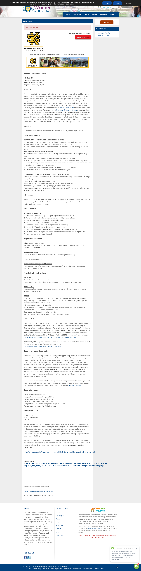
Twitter (29, 557)
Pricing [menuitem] (58, 522)
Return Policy (37, 568)
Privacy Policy (87, 568)
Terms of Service (99, 568)
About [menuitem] (58, 519)
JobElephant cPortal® (95, 528)
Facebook (25, 557)
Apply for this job (83, 37)
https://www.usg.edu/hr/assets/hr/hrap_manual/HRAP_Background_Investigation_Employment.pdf (59, 452)
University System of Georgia (66, 110)
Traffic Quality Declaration (65, 4)
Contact (112, 14)
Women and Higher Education (44, 566)
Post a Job (107, 22)
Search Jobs (77, 14)
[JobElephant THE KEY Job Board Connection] (98, 508)
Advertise (103, 14)
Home (68, 14)
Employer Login (103, 35)
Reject (117, 3)
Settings (128, 3)
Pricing (94, 14)
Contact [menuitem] (59, 529)
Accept (107, 3)
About (87, 14)
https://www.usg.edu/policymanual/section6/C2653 (42, 346)
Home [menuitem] (58, 512)
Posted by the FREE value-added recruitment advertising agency (38, 491)
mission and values (67, 108)
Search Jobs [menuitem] (60, 516)
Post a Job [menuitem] (59, 535)
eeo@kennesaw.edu (75, 385)
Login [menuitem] (58, 532)
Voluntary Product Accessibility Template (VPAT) (66, 568)
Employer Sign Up (103, 33)
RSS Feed (28, 568)
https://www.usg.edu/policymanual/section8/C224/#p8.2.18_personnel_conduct (52, 337)
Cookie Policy (44, 4)
